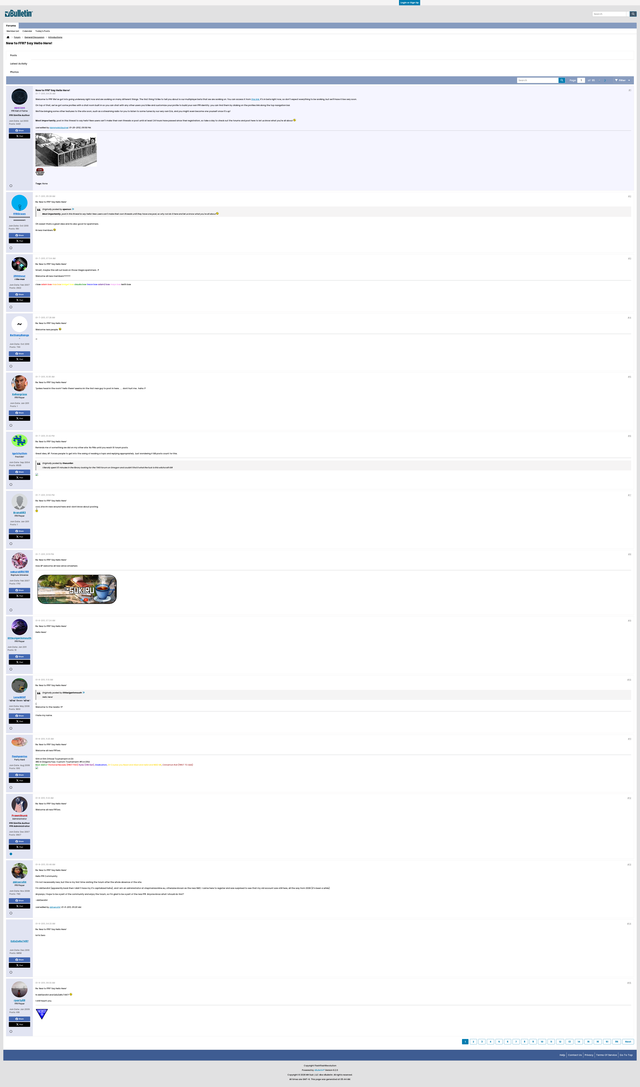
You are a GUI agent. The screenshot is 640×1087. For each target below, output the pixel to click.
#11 (629, 738)
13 (569, 1041)
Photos (14, 72)
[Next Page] (605, 80)
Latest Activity (18, 63)
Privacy (589, 1055)
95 (616, 1041)
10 (542, 1041)
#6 (629, 435)
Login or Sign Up (409, 2)
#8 (629, 554)
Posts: (12, 123)
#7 (629, 495)
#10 (629, 679)
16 (597, 1041)
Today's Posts (42, 31)
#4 (629, 317)
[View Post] (73, 209)
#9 (629, 620)
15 (588, 1041)
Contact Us (575, 1055)
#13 (629, 864)
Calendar (27, 31)
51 (607, 1041)
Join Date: (14, 120)
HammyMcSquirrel (59, 127)
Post (21, 136)
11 (551, 1041)
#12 (629, 798)
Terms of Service (606, 1055)
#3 (629, 258)
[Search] (633, 14)
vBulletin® (319, 1070)
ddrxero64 (55, 907)
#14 (629, 923)
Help (562, 1055)
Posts (13, 55)
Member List (13, 31)
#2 (629, 196)
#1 (629, 90)
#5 (629, 376)
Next (628, 1041)
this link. (255, 99)
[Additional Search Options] (628, 14)
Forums (11, 25)
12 (560, 1041)
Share (21, 130)
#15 (629, 982)
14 (579, 1041)
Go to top (626, 1055)
